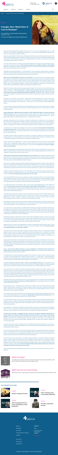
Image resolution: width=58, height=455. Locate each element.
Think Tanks (18, 430)
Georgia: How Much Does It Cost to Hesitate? (15, 13)
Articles (13, 9)
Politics (2, 13)
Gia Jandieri (5, 33)
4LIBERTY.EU (28, 451)
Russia (17, 37)
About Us (6, 9)
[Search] (53, 9)
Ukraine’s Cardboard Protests (20, 393)
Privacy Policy (19, 441)
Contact (28, 9)
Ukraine (22, 37)
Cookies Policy (19, 443)
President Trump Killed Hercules (47, 404)
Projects (20, 9)
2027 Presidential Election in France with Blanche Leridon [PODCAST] (19, 404)
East (5, 37)
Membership (18, 428)
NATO (14, 37)
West (25, 37)
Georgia (10, 37)
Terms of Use (18, 439)
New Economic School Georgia (18, 33)
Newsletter (18, 435)
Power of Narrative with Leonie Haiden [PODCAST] (48, 393)
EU (7, 37)
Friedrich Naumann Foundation (22, 432)
